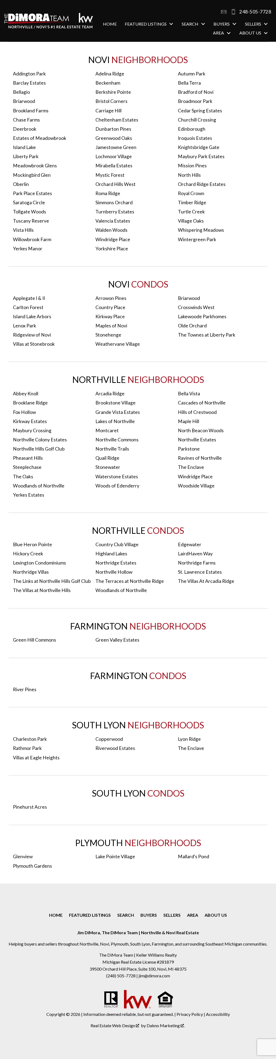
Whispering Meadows (201, 230)
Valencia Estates (112, 221)
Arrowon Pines (110, 298)
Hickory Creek (28, 553)
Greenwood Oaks (113, 138)
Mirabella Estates (113, 165)
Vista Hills (23, 230)
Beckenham (107, 83)
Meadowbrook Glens (35, 165)
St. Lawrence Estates (200, 572)
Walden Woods (111, 230)
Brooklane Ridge (30, 403)
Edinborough (191, 129)
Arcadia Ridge (110, 393)
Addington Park (29, 74)
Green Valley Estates (117, 640)
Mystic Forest (110, 175)
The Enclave (191, 467)
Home (110, 24)
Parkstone (189, 449)
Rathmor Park (27, 748)
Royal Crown (191, 193)
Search (125, 915)
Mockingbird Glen (32, 175)
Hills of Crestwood (197, 412)
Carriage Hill (108, 110)
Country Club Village (117, 544)
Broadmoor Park (195, 101)
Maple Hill (188, 421)
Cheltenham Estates (116, 120)
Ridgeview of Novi (32, 335)
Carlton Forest (28, 307)
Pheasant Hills (28, 458)
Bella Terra (189, 83)
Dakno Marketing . (166, 1025)
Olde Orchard (192, 325)
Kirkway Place (110, 316)
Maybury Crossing (32, 430)
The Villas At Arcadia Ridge (206, 581)
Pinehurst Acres (30, 807)
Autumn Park (191, 74)
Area (192, 915)
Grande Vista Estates (117, 412)
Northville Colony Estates (40, 439)
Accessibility (218, 1014)
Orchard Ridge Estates (202, 184)
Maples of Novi (111, 325)
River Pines (24, 689)
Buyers (148, 915)
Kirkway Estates (30, 421)
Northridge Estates (115, 563)
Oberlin (21, 184)
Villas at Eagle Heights (36, 757)
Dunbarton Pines (113, 129)
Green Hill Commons (34, 640)
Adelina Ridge (109, 74)
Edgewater (189, 544)
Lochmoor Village (113, 156)
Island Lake (24, 147)
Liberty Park (26, 156)
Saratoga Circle (29, 202)
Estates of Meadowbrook (39, 138)
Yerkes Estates (28, 495)
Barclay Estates (29, 83)
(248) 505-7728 (121, 975)
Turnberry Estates (114, 211)
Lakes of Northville (115, 421)
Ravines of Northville (200, 458)
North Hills (189, 175)
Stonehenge (108, 335)
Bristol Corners (111, 101)
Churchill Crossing (197, 120)
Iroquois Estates (195, 138)
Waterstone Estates (116, 476)
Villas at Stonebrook (34, 344)
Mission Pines (192, 165)
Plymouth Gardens (32, 866)
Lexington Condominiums (39, 563)
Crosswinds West (196, 307)
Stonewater (107, 467)
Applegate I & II (29, 298)
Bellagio (21, 92)
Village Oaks (191, 221)
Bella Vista (189, 393)
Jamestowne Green (115, 147)
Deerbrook (24, 129)
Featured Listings (90, 915)
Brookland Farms (31, 110)
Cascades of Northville (202, 403)
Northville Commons (117, 439)
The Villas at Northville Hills (42, 590)
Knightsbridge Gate (198, 147)
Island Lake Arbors (32, 316)
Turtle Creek (191, 211)
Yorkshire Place (111, 248)
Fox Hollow (24, 412)
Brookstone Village (115, 403)
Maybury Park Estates (201, 156)
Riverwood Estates (115, 748)
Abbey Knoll (25, 393)
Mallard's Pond (193, 856)
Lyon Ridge (189, 739)
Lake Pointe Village (115, 856)
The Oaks (23, 476)
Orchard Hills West (115, 184)
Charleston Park (30, 739)
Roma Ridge (107, 193)
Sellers (172, 915)
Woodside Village (196, 486)
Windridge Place (112, 239)
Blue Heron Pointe (32, 544)
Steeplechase (27, 467)
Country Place (110, 307)
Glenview (23, 856)
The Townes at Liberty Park (206, 335)
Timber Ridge (192, 202)
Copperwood (109, 739)
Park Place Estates (32, 193)
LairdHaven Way (195, 553)
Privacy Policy (190, 1014)
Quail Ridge (107, 458)
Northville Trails (112, 449)
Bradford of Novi (195, 92)
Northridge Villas (31, 572)
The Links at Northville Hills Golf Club (52, 581)
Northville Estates (197, 439)
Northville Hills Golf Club (39, 449)
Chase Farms (26, 120)
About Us (216, 915)
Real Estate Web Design (113, 1025)
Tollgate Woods (29, 211)
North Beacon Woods (201, 430)
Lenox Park (24, 325)
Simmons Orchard (114, 202)
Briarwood (24, 101)
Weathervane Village (117, 344)
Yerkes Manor (27, 248)
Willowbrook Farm (32, 239)
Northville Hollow (113, 572)
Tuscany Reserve (31, 221)
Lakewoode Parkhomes (202, 316)
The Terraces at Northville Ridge (129, 581)
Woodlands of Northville (38, 486)
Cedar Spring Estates (200, 110)
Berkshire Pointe (113, 92)
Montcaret (107, 430)
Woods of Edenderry (117, 486)
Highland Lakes (111, 553)
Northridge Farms (197, 563)
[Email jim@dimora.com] (223, 11)
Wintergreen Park (197, 239)
